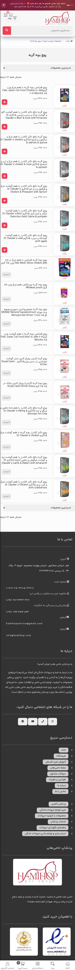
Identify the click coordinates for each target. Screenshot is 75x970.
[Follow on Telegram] (22, 721)
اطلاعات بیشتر (6, 274)
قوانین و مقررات (57, 780)
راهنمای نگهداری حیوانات (52, 828)
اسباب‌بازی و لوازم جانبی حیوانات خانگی (45, 834)
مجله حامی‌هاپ (58, 768)
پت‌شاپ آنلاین (58, 804)
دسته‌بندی (37, 968)
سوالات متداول (58, 774)
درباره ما (61, 786)
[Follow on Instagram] (52, 721)
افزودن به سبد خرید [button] (3, 104)
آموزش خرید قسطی (55, 762)
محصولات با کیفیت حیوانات (52, 816)
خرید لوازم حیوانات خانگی (52, 810)
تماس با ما (60, 791)
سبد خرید (23, 965)
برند (53, 968)
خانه (67, 41)
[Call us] (42, 721)
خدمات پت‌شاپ (58, 822)
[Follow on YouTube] (33, 721)
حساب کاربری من (7, 968)
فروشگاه (61, 756)
